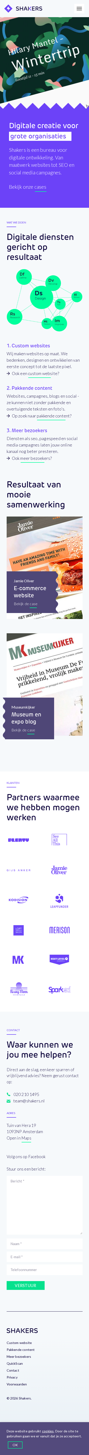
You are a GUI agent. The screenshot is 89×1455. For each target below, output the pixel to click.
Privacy (12, 1377)
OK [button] (15, 1445)
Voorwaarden (17, 1384)
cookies (48, 1431)
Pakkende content (32, 388)
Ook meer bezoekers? (32, 458)
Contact (13, 1370)
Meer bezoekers (29, 430)
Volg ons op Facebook (26, 1156)
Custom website (19, 1343)
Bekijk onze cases (27, 187)
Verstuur (25, 1285)
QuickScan (15, 1363)
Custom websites (31, 346)
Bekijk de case (26, 603)
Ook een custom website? (35, 373)
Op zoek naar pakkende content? (42, 415)
